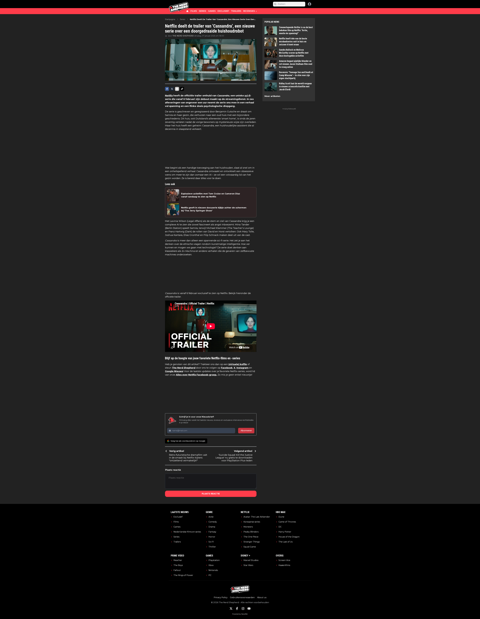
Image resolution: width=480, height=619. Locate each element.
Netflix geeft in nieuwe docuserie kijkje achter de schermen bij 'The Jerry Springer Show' (213, 209)
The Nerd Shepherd (183, 367)
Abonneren (246, 430)
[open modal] (309, 4)
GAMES (212, 11)
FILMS (193, 11)
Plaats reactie (211, 494)
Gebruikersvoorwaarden (242, 597)
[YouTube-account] (249, 608)
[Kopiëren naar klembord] (182, 89)
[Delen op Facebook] (167, 89)
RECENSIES (249, 11)
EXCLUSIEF (223, 11)
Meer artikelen (272, 96)
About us (261, 597)
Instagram (242, 367)
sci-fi (247, 95)
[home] (187, 11)
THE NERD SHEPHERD (183, 36)
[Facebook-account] (237, 608)
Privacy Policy (221, 597)
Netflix (169, 95)
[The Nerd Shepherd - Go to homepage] (179, 4)
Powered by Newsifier (240, 614)
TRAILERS (236, 11)
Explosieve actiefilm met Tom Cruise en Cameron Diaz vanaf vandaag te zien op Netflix (210, 195)
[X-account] (231, 608)
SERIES (202, 11)
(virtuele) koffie (237, 364)
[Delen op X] (172, 89)
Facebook (227, 367)
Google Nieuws (174, 371)
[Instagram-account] (243, 608)
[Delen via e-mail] (177, 89)
